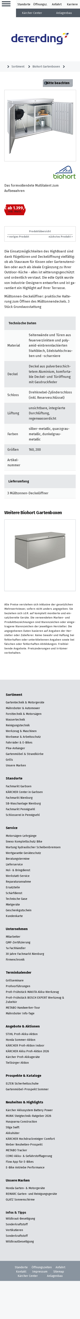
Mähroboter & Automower (23, 708)
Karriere (72, 4)
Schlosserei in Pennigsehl (23, 815)
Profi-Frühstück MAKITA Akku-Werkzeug (32, 992)
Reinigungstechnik (18, 725)
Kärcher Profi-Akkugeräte (23, 1057)
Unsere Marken (16, 765)
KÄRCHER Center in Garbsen (24, 792)
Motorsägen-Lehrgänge (21, 836)
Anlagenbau (64, 13)
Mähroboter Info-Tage (20, 1013)
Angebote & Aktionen (23, 1026)
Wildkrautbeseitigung (20, 1241)
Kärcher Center (32, 13)
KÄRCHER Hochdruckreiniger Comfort (30, 1139)
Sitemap (58, 1271)
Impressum (39, 1271)
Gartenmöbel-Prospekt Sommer (27, 1089)
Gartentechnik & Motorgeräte (25, 702)
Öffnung (38, 4)
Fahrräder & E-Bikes (19, 742)
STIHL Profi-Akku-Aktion (22, 1034)
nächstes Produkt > (61, 236)
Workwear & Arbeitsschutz (23, 737)
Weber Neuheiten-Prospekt (24, 1144)
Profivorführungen (18, 986)
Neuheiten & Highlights (24, 1102)
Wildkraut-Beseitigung (20, 1218)
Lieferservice (14, 864)
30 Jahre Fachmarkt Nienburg (25, 954)
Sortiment (17, 66)
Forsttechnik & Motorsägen (23, 714)
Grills (9, 760)
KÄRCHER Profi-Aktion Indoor (25, 1045)
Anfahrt (57, 4)
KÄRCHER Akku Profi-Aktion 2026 (27, 1051)
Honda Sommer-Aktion (20, 1040)
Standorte (23, 4)
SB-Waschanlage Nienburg (23, 803)
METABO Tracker (16, 1150)
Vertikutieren (14, 1230)
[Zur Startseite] (40, 39)
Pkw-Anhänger (15, 748)
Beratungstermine (18, 859)
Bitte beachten (58, 83)
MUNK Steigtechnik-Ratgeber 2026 (28, 1116)
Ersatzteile (13, 887)
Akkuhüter (12, 1133)
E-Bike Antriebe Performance (25, 1167)
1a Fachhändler (16, 948)
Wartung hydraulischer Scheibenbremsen (33, 847)
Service (11, 828)
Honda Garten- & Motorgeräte (25, 1188)
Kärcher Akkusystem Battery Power (29, 1110)
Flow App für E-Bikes (20, 1162)
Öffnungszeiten (42, 1267)
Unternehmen (17, 929)
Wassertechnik (15, 720)
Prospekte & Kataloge (23, 1075)
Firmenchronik (15, 959)
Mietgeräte (13, 904)
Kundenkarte (14, 916)
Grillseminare (15, 980)
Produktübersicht (40, 231)
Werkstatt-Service (18, 876)
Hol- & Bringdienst (18, 870)
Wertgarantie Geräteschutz (23, 853)
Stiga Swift (12, 1127)
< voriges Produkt (18, 236)
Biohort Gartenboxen (46, 66)
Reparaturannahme (18, 882)
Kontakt (21, 1271)
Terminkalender (18, 972)
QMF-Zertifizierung (18, 942)
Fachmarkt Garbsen (18, 786)
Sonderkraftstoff (17, 1224)
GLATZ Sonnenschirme (20, 1199)
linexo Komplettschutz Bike (24, 841)
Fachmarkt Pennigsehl (20, 809)
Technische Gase (16, 899)
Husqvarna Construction (21, 1122)
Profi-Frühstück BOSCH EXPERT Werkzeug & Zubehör (35, 1000)
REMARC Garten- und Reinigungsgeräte (31, 1194)
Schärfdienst (14, 893)
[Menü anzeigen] (6, 4)
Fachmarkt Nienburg (19, 798)
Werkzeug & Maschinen (21, 731)
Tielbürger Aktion (17, 1063)
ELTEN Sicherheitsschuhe (22, 1083)
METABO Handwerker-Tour (23, 1008)
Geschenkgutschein (18, 910)
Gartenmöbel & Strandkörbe (24, 754)
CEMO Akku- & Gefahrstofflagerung (29, 1156)
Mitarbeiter (13, 937)
